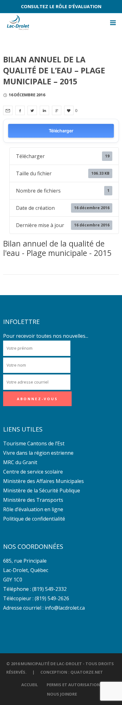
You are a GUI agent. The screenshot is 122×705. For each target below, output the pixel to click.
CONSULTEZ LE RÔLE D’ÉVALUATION (61, 6)
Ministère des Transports (33, 499)
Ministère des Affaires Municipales (43, 481)
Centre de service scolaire (33, 471)
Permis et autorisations (75, 684)
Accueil (29, 684)
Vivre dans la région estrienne (38, 452)
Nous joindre (62, 694)
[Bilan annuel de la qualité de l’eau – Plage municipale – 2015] (8, 110)
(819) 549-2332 (49, 589)
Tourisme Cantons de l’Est (33, 443)
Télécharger (61, 130)
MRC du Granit (20, 462)
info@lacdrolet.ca (65, 607)
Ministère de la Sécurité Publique (41, 490)
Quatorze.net (86, 672)
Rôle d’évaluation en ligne (33, 509)
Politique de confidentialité (34, 518)
